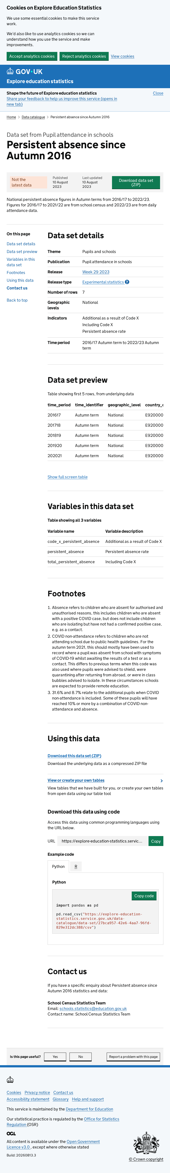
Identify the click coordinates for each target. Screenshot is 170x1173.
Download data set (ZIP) (136, 182)
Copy (156, 841)
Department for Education (89, 1109)
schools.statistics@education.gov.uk (93, 1008)
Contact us (17, 288)
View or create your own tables (76, 780)
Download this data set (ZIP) (74, 755)
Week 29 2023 (95, 271)
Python (58, 866)
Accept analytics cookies (32, 56)
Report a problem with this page (133, 1057)
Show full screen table (68, 476)
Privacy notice (37, 1092)
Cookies (14, 1092)
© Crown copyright (146, 1159)
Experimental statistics (105, 282)
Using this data (20, 280)
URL (51, 841)
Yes (59, 1057)
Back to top (17, 300)
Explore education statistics (40, 81)
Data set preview (22, 251)
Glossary (61, 1099)
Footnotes (16, 272)
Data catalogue (33, 117)
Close (158, 93)
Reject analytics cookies (84, 56)
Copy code (144, 895)
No (85, 1057)
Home (11, 117)
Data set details (21, 243)
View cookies (122, 56)
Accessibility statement (28, 1099)
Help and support (88, 1099)
